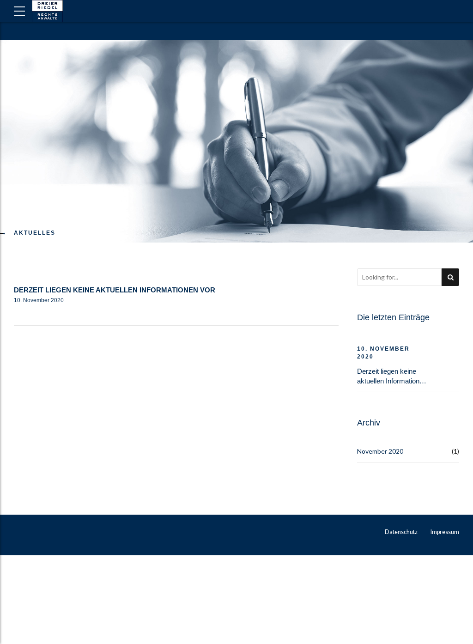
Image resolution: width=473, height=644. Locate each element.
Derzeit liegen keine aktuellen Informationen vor (114, 290)
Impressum (445, 532)
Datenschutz (401, 532)
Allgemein (38, 273)
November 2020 (380, 451)
